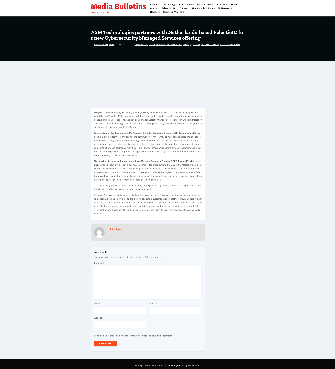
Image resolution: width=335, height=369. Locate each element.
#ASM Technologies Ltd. (145, 44)
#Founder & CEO (174, 44)
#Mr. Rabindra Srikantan (230, 44)
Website (98, 317)
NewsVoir (155, 12)
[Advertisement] (167, 80)
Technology (169, 4)
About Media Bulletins (203, 8)
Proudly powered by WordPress (150, 365)
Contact (154, 8)
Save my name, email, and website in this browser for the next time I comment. (133, 335)
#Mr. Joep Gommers (210, 44)
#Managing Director (191, 44)
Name (98, 303)
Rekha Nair (114, 229)
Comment (99, 263)
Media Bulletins (119, 6)
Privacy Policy (169, 8)
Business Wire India (173, 12)
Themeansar (194, 365)
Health (234, 4)
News (111, 44)
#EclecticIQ (161, 44)
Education (222, 4)
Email (153, 303)
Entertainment (186, 4)
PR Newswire (225, 8)
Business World (205, 4)
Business (155, 4)
